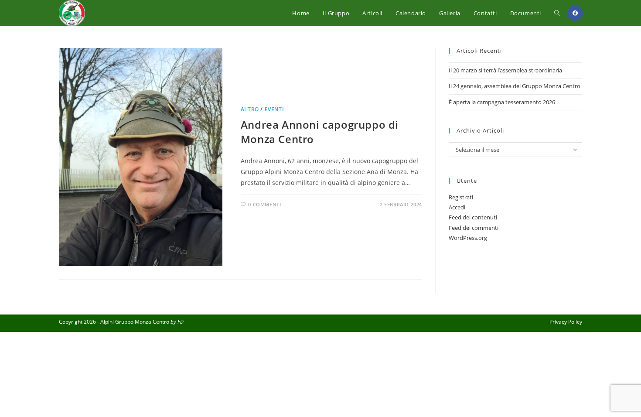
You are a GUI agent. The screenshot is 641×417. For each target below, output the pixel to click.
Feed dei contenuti (473, 217)
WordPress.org (468, 238)
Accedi (457, 207)
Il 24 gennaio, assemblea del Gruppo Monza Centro (514, 86)
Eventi (274, 109)
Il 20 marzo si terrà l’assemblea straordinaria (505, 70)
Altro (250, 109)
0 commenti (264, 204)
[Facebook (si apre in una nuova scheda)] (575, 13)
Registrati (461, 197)
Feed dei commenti (473, 228)
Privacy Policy (565, 321)
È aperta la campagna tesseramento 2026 (502, 102)
